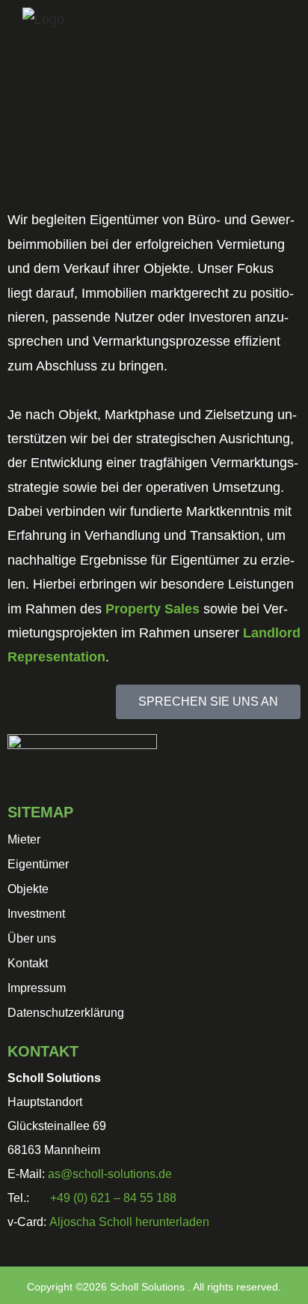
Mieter (23, 839)
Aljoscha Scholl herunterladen (129, 1222)
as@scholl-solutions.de (110, 1174)
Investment (36, 913)
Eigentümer (38, 864)
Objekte (28, 889)
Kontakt (27, 963)
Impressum (36, 988)
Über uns (31, 938)
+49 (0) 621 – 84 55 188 (113, 1198)
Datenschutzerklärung (65, 1012)
